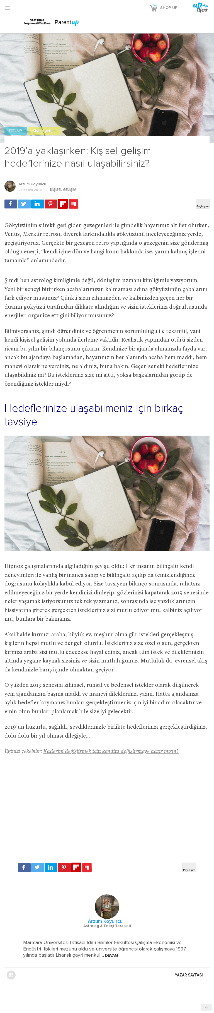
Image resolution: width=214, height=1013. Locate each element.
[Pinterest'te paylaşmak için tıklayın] (51, 204)
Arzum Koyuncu (32, 184)
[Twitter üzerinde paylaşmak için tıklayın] (24, 204)
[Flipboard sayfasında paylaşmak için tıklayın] (63, 204)
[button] (7, 8)
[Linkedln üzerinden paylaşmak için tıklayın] (37, 204)
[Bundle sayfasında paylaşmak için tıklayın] (73, 204)
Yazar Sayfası (189, 975)
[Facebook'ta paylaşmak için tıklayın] (10, 204)
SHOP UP (168, 8)
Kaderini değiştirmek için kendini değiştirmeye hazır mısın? (111, 752)
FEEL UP (16, 131)
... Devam (109, 955)
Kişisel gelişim (45, 131)
